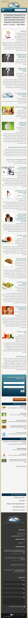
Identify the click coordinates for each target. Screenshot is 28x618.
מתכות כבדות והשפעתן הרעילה (21, 168)
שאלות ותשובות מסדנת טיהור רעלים (22, 70)
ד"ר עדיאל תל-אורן (18, 614)
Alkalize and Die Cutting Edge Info (15, 503)
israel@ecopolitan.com (16, 536)
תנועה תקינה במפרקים (19, 497)
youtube (3, 1)
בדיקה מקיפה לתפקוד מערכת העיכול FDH (22, 124)
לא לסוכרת (23, 31)
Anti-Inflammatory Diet (18, 507)
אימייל (22, 385)
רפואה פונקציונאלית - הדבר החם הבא (16, 160)
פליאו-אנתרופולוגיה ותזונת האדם (18, 426)
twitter (8, 1)
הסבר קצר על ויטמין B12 (18, 510)
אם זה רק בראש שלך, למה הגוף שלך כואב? (20, 192)
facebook (5, 1)
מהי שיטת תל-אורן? (21, 356)
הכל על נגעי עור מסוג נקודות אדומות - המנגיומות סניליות (14, 442)
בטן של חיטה (23, 454)
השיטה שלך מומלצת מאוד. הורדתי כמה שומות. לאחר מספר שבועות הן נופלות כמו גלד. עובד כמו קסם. (14, 551)
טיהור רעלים (23, 406)
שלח (22, 391)
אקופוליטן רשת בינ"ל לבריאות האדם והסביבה (20, 95)
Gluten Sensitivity (21, 448)
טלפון (24, 584)
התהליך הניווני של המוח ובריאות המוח (21, 259)
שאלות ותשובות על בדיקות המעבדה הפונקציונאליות (21, 56)
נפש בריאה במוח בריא (21, 432)
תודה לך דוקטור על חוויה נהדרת (18, 564)
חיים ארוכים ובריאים (21, 420)
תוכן (24, 597)
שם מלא (22, 381)
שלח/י (22, 609)
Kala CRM (9, 616)
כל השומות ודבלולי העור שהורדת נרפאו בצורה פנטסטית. (15, 558)
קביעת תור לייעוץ (19, 399)
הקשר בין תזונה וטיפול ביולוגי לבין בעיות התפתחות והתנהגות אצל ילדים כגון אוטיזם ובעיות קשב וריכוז (20, 217)
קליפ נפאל (21, 500)
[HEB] (11, 614)
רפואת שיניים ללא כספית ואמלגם (17, 147)
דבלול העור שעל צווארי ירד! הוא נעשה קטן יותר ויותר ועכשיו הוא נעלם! (14, 570)
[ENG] (13, 614)
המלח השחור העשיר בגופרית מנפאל (17, 459)
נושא (24, 593)
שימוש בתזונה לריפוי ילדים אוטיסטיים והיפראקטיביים (20, 308)
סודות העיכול (23, 413)
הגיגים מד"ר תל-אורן (21, 466)
